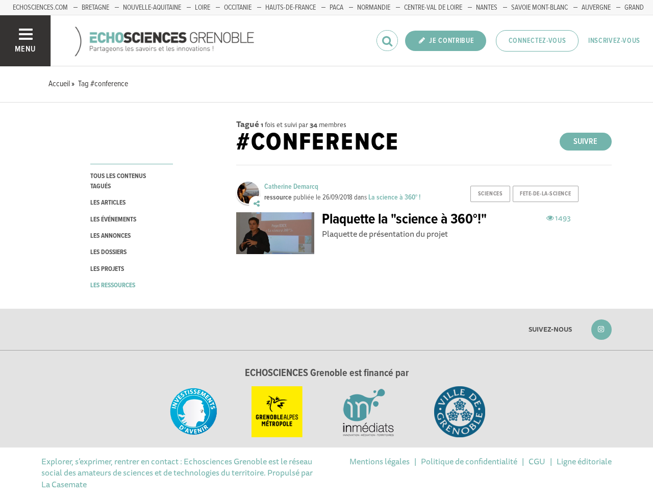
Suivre (585, 141)
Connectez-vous (537, 40)
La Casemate (64, 484)
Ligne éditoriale (584, 461)
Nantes (486, 7)
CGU (537, 461)
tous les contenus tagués (118, 181)
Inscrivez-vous (614, 40)
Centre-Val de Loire (433, 7)
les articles (107, 202)
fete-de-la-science (545, 193)
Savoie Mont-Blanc (539, 7)
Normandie (373, 7)
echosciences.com (40, 7)
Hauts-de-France (290, 7)
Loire (202, 7)
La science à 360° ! (394, 197)
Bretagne (95, 7)
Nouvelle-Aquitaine (152, 7)
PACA (336, 7)
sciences (490, 193)
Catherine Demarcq (291, 186)
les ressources (112, 285)
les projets (107, 269)
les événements (113, 219)
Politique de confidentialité (469, 461)
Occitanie (238, 7)
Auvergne (596, 7)
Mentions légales (379, 461)
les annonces (110, 236)
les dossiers (108, 252)
